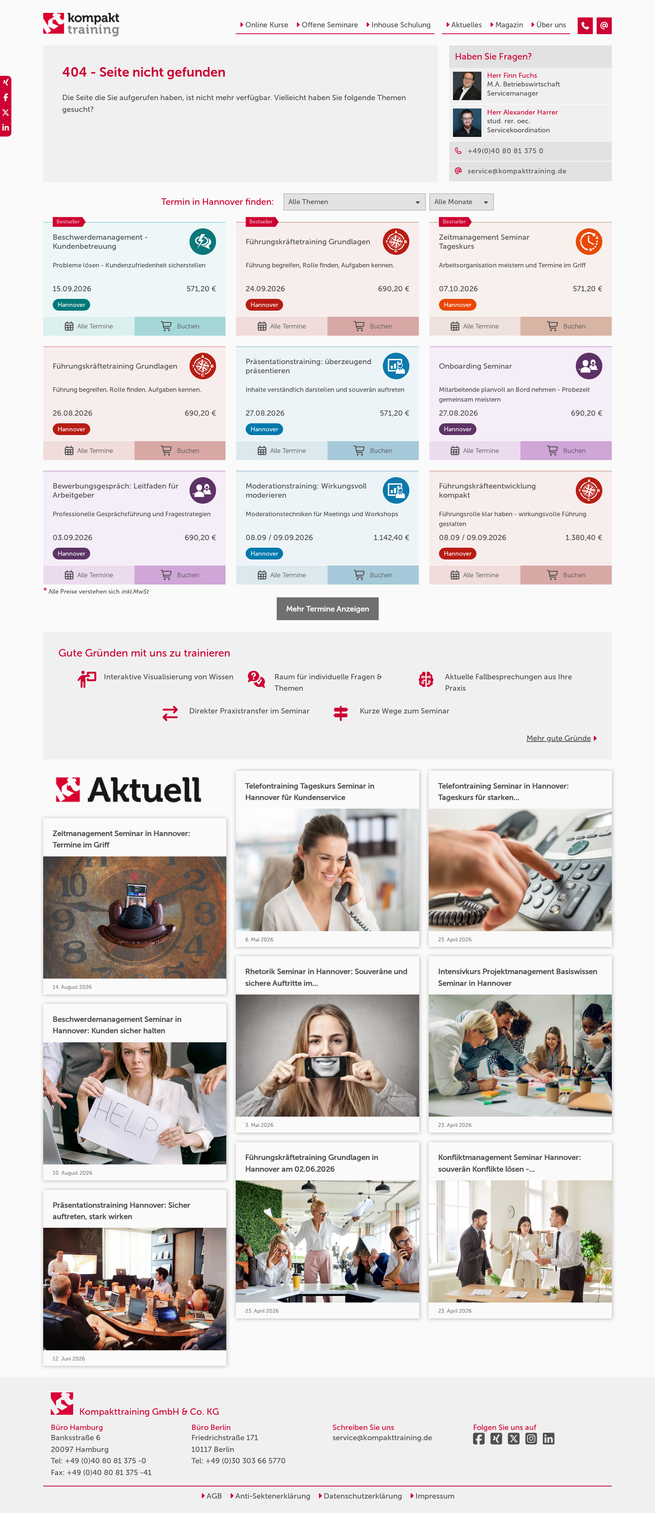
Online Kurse (266, 24)
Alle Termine (95, 326)
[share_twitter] (5, 113)
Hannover (71, 304)
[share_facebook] (5, 98)
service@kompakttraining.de (382, 1437)
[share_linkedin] (5, 129)
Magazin (509, 24)
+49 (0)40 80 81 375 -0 (105, 1460)
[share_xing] (5, 83)
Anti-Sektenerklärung (271, 1495)
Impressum (434, 1495)
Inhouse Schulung (401, 24)
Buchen (188, 326)
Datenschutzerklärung (362, 1495)
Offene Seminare (330, 24)
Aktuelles (466, 24)
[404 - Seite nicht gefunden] (585, 25)
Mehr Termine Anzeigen (327, 608)
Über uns (551, 24)
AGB (213, 1495)
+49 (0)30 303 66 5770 (245, 1460)
